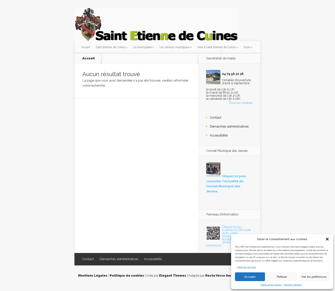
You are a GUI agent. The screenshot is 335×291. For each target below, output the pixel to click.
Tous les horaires (241, 103)
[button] (327, 239)
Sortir (246, 47)
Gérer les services (246, 267)
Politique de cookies (271, 284)
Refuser (282, 276)
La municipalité (142, 47)
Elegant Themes (172, 275)
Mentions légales (293, 284)
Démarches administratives (229, 126)
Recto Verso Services (222, 275)
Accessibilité (219, 135)
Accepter (250, 276)
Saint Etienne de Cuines (110, 47)
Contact (215, 117)
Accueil (85, 47)
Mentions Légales (92, 275)
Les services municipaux (175, 47)
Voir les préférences (314, 276)
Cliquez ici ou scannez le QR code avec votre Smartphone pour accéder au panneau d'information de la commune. (228, 236)
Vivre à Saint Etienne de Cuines (216, 47)
